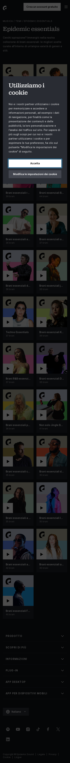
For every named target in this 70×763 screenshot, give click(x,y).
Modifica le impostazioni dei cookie (35, 174)
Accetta (35, 163)
